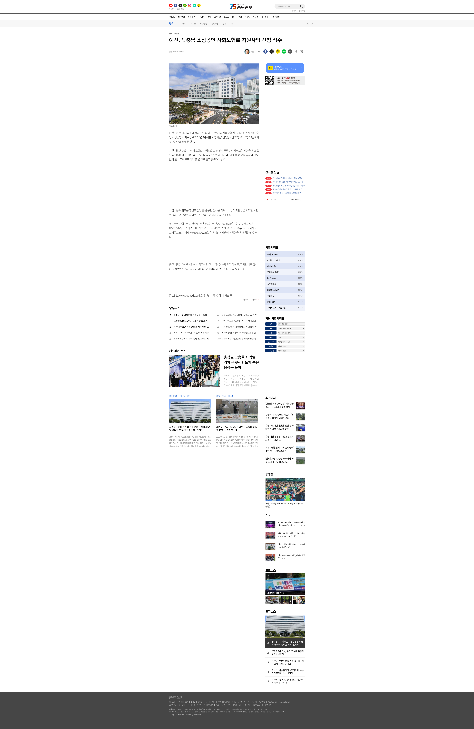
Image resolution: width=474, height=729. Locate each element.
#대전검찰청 (173, 396)
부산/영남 (203, 23)
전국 (233, 16)
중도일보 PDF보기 (285, 702)
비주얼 (247, 16)
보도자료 (182, 23)
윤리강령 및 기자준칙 (194, 705)
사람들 (255, 16)
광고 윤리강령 (220, 705)
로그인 (294, 11)
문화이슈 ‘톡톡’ (273, 272)
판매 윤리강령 (232, 705)
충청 (240, 16)
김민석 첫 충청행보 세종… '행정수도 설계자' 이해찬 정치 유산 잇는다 (279, 416)
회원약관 (212, 702)
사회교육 (201, 16)
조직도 (193, 702)
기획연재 (264, 16)
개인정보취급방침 (224, 702)
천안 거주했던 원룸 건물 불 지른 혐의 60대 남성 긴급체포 (193, 326)
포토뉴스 (270, 570)
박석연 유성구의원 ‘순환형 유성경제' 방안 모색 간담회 (240, 332)
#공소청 (182, 396)
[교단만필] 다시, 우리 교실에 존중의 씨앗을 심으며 (193, 320)
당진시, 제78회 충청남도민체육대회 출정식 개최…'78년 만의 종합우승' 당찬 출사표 (289, 182)
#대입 (218, 396)
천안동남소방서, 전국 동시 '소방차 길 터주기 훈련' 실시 (193, 338)
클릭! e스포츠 (272, 254)
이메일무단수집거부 (238, 702)
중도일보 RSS (272, 702)
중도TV (172, 16)
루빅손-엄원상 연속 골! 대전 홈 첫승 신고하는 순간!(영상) (285, 505)
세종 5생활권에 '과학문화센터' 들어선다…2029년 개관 (279, 449)
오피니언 (217, 16)
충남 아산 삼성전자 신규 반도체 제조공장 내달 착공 (279, 438)
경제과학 (191, 16)
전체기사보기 (295, 199)
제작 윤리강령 (208, 705)
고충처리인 (173, 705)
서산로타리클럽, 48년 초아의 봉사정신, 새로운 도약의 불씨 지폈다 (289, 178)
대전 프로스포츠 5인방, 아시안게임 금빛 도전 (291, 556)
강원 (224, 23)
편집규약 (182, 705)
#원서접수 (231, 396)
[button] (307, 24)
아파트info (271, 266)
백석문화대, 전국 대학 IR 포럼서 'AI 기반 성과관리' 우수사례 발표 (240, 314)
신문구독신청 (252, 702)
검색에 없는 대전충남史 (276, 307)
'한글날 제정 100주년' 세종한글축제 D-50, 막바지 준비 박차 (279, 405)
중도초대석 (271, 284)
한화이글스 (271, 295)
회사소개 (172, 702)
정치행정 (181, 16)
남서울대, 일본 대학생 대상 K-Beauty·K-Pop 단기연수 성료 (240, 326)
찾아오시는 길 (202, 702)
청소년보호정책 (257, 705)
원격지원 (268, 705)
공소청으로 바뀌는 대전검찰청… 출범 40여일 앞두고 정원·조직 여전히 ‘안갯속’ (193, 314)
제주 (231, 23)
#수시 (224, 396)
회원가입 (302, 11)
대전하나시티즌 (273, 289)
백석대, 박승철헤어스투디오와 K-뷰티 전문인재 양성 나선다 (193, 332)
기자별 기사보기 (183, 702)
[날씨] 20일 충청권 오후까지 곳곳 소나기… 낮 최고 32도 (279, 460)
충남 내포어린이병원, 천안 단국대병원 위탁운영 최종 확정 (279, 427)
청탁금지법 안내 (244, 705)
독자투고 (262, 702)
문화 (209, 16)
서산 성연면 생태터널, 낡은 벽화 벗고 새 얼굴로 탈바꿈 (289, 189)
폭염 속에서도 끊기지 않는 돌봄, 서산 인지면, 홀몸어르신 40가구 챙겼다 (289, 193)
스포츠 (226, 16)
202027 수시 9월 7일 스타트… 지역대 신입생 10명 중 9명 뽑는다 (236, 428)
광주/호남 (214, 23)
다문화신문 (275, 16)
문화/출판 (271, 301)
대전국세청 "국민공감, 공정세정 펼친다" (239, 338)
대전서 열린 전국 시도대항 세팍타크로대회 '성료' (291, 545)
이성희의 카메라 (273, 260)
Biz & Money (272, 278)
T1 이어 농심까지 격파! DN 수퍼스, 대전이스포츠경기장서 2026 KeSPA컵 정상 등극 (291, 523)
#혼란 (189, 396)
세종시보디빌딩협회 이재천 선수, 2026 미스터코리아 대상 (291, 534)
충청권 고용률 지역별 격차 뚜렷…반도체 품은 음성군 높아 (241, 362)
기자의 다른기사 (251, 299)
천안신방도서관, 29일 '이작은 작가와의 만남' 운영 (240, 320)
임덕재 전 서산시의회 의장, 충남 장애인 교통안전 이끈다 (289, 185)
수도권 (193, 23)
